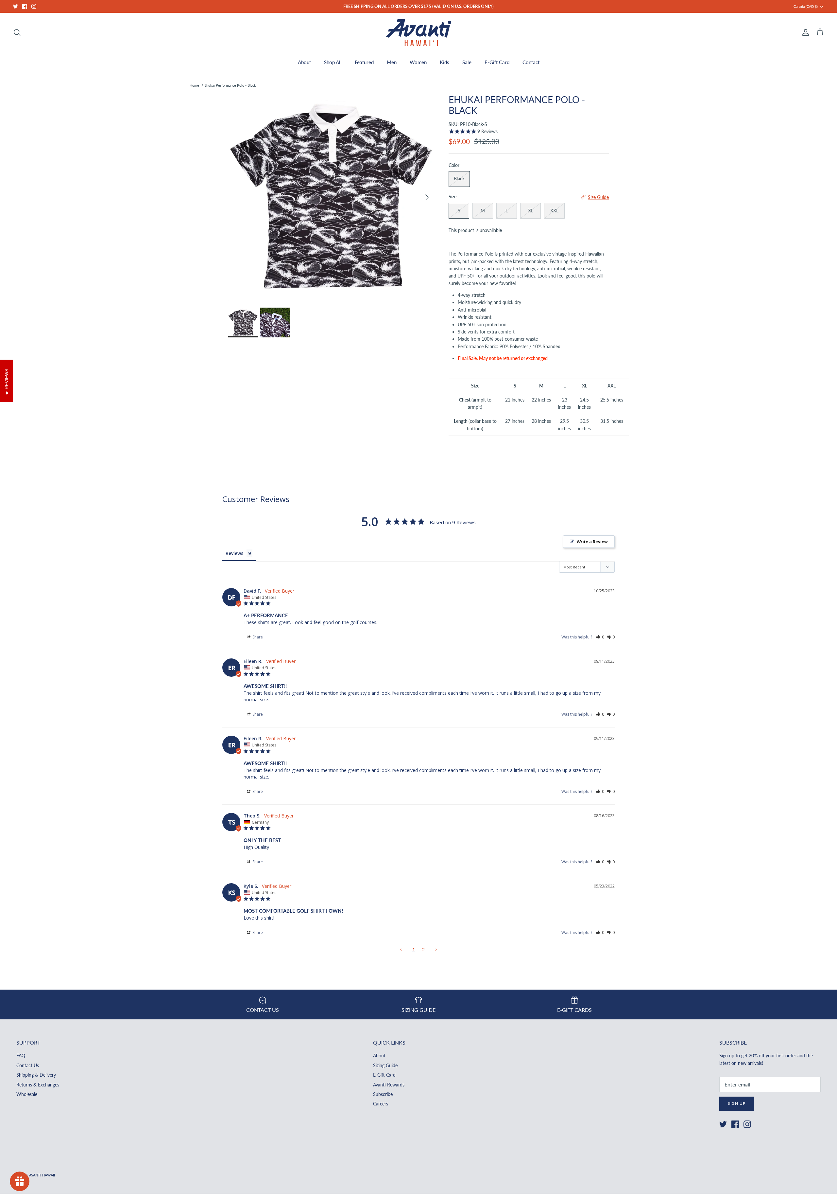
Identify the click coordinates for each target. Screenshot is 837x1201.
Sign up (736, 1103)
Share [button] (257, 637)
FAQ (20, 1055)
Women (418, 62)
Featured (364, 62)
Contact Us (27, 1065)
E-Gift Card (497, 62)
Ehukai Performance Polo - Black (230, 85)
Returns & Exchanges (37, 1084)
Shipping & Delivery (36, 1075)
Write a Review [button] (592, 542)
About (304, 62)
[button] (600, 637)
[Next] (427, 197)
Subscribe (383, 1094)
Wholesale (26, 1094)
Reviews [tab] (234, 553)
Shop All (333, 62)
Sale (466, 62)
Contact (530, 62)
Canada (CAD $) (806, 6)
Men (392, 62)
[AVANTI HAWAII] (418, 32)
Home (194, 85)
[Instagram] (33, 6)
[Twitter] (15, 6)
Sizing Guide (385, 1065)
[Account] (804, 32)
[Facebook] (24, 6)
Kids (444, 62)
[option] (331, 197)
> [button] (436, 949)
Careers (380, 1103)
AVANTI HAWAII (42, 1175)
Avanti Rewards (388, 1084)
